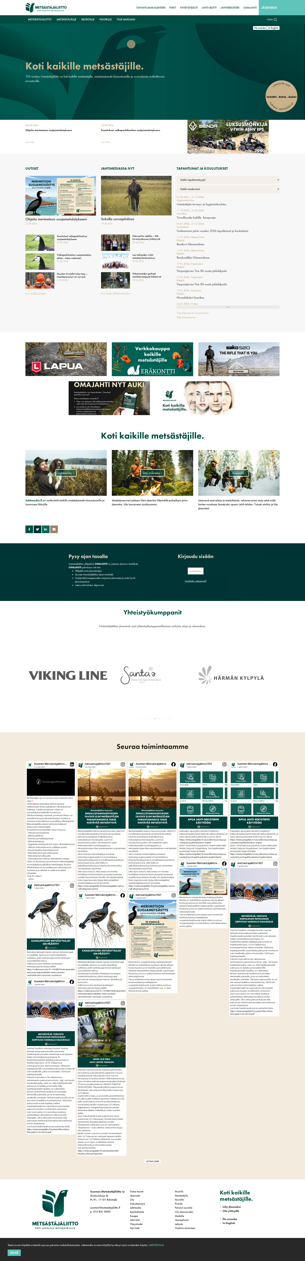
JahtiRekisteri (230, 7)
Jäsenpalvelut (182, 1220)
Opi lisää (134, 1228)
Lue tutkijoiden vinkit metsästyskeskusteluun (143, 256)
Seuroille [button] (87, 19)
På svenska (260, 28)
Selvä (14, 1252)
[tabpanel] (67, 675)
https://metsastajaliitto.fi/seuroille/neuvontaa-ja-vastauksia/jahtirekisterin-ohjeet (203, 841)
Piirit (172, 7)
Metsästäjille (181, 1195)
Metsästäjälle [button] (66, 19)
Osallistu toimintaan (185, 1228)
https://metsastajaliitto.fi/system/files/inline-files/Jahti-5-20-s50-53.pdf (48, 1131)
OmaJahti (250, 7)
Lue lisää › (30, 142)
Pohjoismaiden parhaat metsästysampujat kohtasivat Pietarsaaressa (146, 276)
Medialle (179, 1216)
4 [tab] (150, 719)
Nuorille (179, 1191)
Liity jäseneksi (230, 1207)
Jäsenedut (135, 1195)
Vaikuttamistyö (137, 1203)
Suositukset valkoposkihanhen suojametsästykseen (130, 130)
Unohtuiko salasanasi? (196, 581)
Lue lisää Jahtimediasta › (116, 293)
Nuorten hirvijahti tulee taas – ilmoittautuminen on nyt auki (72, 275)
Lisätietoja (156, 1245)
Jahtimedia (135, 1207)
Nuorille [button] (105, 19)
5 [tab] (155, 719)
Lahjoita (179, 1224)
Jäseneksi (269, 8)
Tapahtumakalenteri (151, 7)
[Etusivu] (46, 7)
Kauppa (134, 1216)
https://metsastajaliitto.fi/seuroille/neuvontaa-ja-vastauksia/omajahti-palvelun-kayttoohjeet (203, 855)
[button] (51, 821)
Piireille (179, 1203)
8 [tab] (169, 719)
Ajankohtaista (137, 1212)
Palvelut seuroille (183, 1207)
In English (273, 28)
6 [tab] (160, 719)
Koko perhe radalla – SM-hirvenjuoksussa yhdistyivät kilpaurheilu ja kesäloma (146, 239)
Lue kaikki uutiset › (36, 293)
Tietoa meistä (136, 1191)
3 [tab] (146, 719)
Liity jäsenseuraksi (184, 1212)
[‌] (90, 1224)
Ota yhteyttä (229, 1211)
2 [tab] (141, 719)
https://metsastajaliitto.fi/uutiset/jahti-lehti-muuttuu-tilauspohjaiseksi (98, 1152)
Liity (132, 1199)
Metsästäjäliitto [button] (39, 19)
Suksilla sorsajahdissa (117, 219)
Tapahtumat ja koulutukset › (193, 313)
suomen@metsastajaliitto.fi (105, 1207)
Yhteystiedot (189, 7)
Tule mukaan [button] (126, 19)
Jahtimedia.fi (33, 500)
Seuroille (179, 1199)
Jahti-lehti (135, 1220)
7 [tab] (165, 719)
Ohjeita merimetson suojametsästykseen (48, 130)
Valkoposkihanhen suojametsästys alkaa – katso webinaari (74, 256)
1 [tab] (136, 719)
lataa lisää (152, 1161)
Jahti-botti (209, 7)
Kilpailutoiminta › (187, 317)
